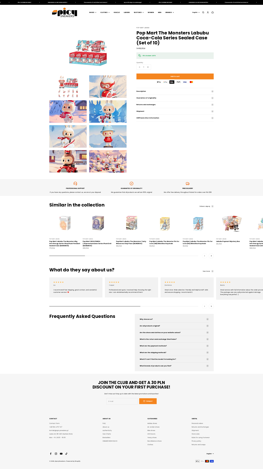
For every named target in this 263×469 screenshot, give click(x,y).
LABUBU (127, 12)
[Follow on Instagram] (56, 453)
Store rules (196, 434)
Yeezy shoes (152, 437)
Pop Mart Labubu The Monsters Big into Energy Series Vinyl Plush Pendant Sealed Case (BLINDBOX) (64, 243)
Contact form (54, 423)
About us (106, 427)
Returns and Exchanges (200, 427)
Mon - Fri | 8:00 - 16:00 (57, 437)
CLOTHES (103, 12)
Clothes (150, 445)
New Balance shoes (154, 441)
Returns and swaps (199, 445)
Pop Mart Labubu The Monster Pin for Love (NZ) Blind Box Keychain (198, 242)
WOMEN (151, 12)
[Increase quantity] (148, 67)
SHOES (91, 12)
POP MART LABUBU (142, 28)
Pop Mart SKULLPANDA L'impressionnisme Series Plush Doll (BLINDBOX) (97, 243)
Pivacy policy (196, 441)
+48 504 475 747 (55, 427)
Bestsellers (106, 437)
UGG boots (151, 434)
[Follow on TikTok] (66, 453)
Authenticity (107, 430)
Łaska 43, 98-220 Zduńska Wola (61, 434)
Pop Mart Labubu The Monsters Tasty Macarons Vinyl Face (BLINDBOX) (131, 242)
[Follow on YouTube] (61, 453)
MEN (159, 12)
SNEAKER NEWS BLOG (110, 441)
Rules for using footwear (201, 437)
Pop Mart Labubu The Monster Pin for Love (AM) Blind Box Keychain (164, 242)
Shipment (195, 430)
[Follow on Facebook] (50, 453)
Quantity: (139, 63)
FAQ (104, 423)
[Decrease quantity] (139, 67)
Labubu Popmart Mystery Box (228, 241)
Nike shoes (151, 430)
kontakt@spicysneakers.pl (58, 430)
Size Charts (107, 434)
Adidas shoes (152, 423)
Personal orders (197, 423)
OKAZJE (117, 12)
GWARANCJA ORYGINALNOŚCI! (42, 2)
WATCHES (137, 12)
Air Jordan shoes (153, 427)
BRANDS (169, 12)
